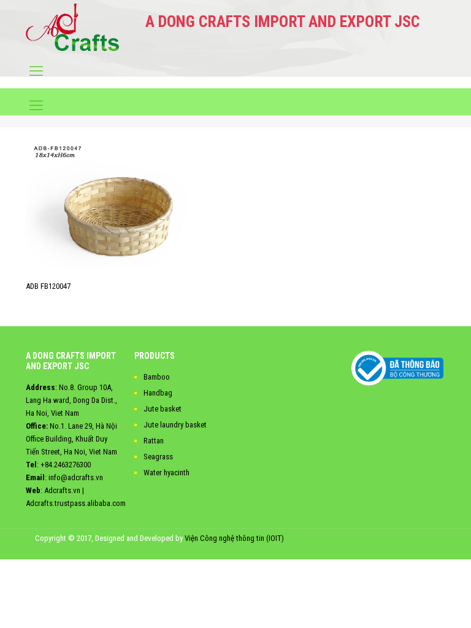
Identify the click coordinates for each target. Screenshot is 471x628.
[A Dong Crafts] (73, 27)
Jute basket (163, 408)
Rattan (154, 440)
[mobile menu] (36, 71)
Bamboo (157, 376)
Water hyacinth (167, 472)
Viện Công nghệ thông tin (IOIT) (234, 538)
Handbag (158, 392)
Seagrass (158, 456)
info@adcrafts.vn (75, 477)
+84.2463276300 (65, 464)
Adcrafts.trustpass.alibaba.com (76, 503)
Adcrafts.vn (62, 490)
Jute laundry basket (175, 424)
